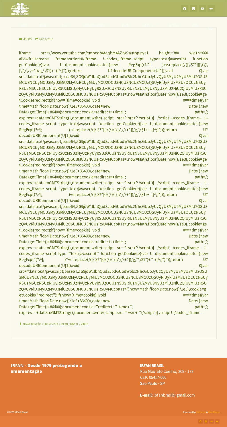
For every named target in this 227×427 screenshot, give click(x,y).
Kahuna (201, 412)
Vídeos (27, 39)
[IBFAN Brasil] (20, 8)
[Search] (210, 25)
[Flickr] (211, 8)
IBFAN (64, 324)
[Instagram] (193, 8)
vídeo (84, 324)
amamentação (32, 324)
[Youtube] (202, 8)
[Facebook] (184, 8)
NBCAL (74, 324)
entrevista (51, 324)
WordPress (214, 412)
